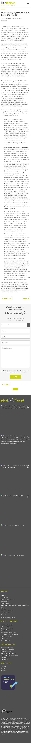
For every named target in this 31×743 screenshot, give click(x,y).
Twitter (3, 668)
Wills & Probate (5, 627)
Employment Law (6, 631)
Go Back (7, 384)
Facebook (4, 670)
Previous (7, 298)
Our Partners (4, 597)
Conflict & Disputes (6, 636)
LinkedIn (3, 666)
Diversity (3, 609)
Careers (3, 595)
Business (4, 20)
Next (25, 298)
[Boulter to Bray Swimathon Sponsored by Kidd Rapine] (15, 479)
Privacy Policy (5, 603)
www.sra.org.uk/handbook (6, 728)
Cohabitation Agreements (8, 632)
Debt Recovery (5, 657)
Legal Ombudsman (6, 613)
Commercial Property (7, 647)
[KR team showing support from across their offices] (15, 449)
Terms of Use (4, 601)
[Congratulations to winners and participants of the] (15, 419)
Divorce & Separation (7, 629)
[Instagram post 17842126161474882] (15, 509)
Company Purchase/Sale (8, 649)
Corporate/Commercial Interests (10, 655)
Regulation (4, 615)
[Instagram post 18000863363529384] (15, 568)
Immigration (4, 638)
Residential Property (7, 625)
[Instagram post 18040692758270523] (15, 538)
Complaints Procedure (7, 611)
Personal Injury (5, 640)
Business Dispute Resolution (9, 653)
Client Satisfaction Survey (8, 599)
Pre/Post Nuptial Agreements (9, 634)
